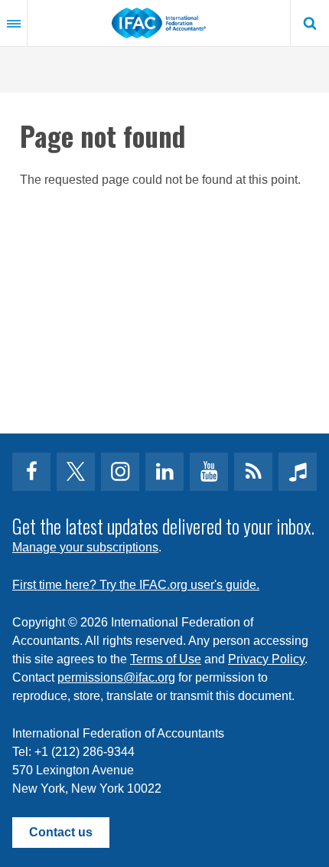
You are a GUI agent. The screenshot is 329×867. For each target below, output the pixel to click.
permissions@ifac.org (116, 677)
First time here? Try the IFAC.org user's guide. (135, 584)
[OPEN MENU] (14, 23)
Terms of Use (165, 659)
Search (310, 23)
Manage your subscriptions (85, 547)
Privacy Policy (266, 659)
